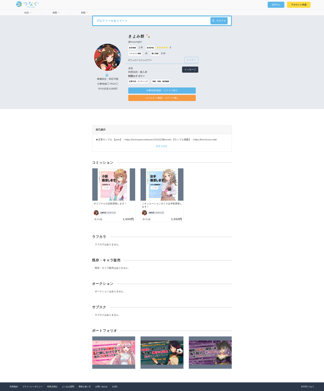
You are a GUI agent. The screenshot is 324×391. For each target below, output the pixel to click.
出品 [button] (26, 12)
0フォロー (133, 60)
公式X (114, 386)
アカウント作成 (298, 4)
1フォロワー (145, 60)
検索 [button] (55, 12)
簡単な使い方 (85, 386)
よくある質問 (68, 386)
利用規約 (14, 386)
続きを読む (162, 146)
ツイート (221, 20)
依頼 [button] (83, 12)
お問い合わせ (101, 386)
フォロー (191, 59)
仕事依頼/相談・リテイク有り (162, 90)
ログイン (276, 4)
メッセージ (190, 69)
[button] (95, 352)
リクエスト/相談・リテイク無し (162, 97)
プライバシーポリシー (32, 386)
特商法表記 (52, 386)
